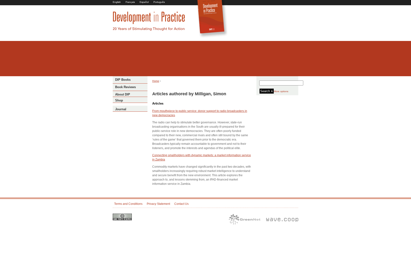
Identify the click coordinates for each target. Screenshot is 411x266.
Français (130, 2)
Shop (119, 100)
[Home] (149, 30)
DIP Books (123, 79)
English (117, 2)
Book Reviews (125, 87)
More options (281, 91)
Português (159, 2)
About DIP (122, 94)
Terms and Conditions (128, 204)
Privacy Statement (158, 204)
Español (144, 2)
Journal (120, 109)
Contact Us (181, 204)
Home (155, 81)
